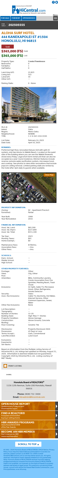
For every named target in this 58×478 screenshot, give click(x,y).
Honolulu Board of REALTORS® (26, 450)
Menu (55, 15)
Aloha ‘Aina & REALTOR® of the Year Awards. (17, 424)
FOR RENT (16, 18)
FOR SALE (5, 18)
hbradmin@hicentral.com (32, 397)
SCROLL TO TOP (27, 444)
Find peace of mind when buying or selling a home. (13, 415)
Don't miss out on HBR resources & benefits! (18, 433)
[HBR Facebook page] (53, 2)
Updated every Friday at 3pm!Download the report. (15, 406)
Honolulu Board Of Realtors (29, 9)
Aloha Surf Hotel (17, 33)
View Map (49, 174)
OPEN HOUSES (29, 18)
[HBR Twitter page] (56, 2)
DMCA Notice (43, 450)
